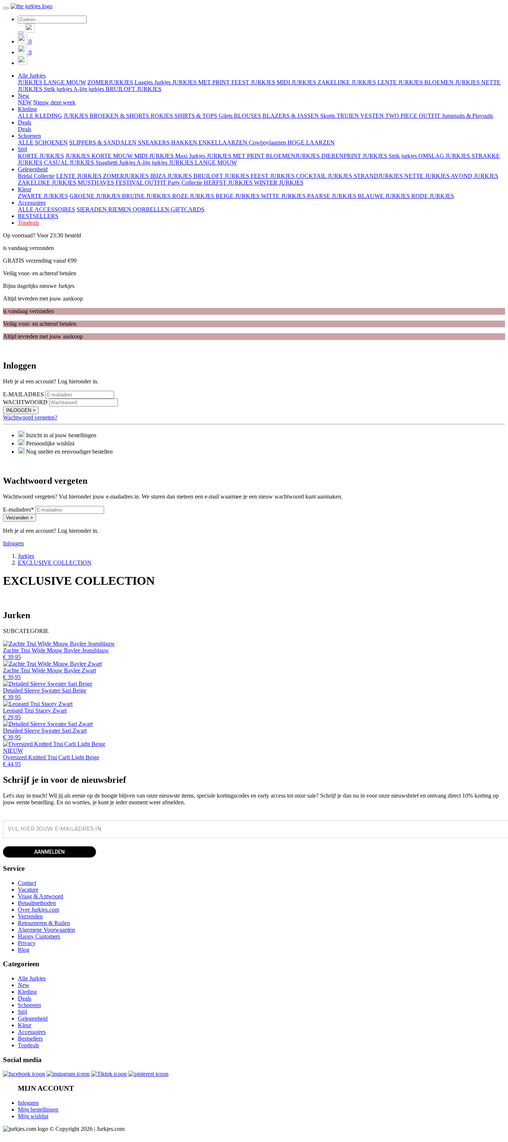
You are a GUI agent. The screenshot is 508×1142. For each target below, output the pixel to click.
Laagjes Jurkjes (153, 82)
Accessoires (32, 1032)
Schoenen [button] (29, 136)
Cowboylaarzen (268, 142)
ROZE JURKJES (194, 196)
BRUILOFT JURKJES (133, 89)
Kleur (24, 1025)
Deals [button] (24, 122)
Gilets (226, 116)
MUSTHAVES (97, 182)
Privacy (27, 943)
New (23, 985)
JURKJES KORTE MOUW (99, 156)
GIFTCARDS (188, 209)
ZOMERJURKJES (111, 82)
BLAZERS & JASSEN (291, 116)
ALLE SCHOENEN (43, 142)
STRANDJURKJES (379, 176)
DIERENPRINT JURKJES (355, 156)
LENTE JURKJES (400, 82)
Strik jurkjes (58, 89)
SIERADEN (92, 209)
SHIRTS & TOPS (196, 116)
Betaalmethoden (37, 903)
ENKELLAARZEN (224, 142)
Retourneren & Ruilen (44, 923)
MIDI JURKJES (297, 82)
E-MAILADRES (23, 394)
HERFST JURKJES (229, 182)
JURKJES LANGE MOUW (52, 82)
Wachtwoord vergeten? (30, 417)
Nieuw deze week (54, 102)
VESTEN (372, 116)
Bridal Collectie (36, 176)
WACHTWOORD (25, 402)
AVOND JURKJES (474, 176)
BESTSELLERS (38, 216)
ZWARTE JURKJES (43, 196)
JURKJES (77, 116)
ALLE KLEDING (40, 116)
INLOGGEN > (21, 410)
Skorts (328, 116)
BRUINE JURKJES (147, 196)
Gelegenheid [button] (33, 169)
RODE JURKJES (432, 196)
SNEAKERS (154, 142)
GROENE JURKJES (96, 196)
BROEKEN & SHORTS (120, 116)
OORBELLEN (152, 209)
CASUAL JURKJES (70, 162)
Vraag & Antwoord (40, 896)
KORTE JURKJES (41, 156)
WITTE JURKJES (284, 196)
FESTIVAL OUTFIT (142, 182)
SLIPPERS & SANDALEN (103, 142)
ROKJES (162, 116)
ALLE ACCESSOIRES (46, 209)
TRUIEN (348, 116)
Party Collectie (186, 182)
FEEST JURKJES (254, 82)
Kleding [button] (27, 109)
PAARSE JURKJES (332, 196)
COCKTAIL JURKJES (325, 176)
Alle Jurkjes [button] (32, 75)
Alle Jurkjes (32, 978)
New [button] (23, 96)
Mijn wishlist (33, 1116)
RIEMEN (120, 209)
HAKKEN (185, 142)
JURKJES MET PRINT (201, 82)
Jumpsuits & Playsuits (467, 116)
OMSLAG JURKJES (445, 156)
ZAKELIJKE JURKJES (347, 82)
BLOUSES (248, 116)
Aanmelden (49, 852)
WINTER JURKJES (278, 182)
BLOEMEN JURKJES (452, 82)
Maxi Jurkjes (191, 156)
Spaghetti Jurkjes (116, 162)
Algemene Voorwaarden (46, 930)
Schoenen (29, 1005)
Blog (23, 950)
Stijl (22, 1012)
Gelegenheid (33, 1018)
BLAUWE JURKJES (384, 196)
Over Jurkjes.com (38, 909)
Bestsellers (30, 1038)
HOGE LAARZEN (311, 142)
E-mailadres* (18, 509)
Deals (24, 129)
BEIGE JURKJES (238, 196)
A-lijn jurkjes (89, 89)
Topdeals (28, 223)
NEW (25, 102)
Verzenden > (19, 517)
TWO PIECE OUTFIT (413, 116)
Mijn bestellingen (38, 1109)
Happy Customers (39, 936)
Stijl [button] (22, 149)
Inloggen (13, 543)
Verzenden (30, 916)
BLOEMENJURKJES (293, 156)
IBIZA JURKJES (171, 176)
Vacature (28, 889)
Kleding (27, 992)
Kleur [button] (24, 189)
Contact (27, 883)
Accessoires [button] (32, 202)
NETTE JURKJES (427, 176)
